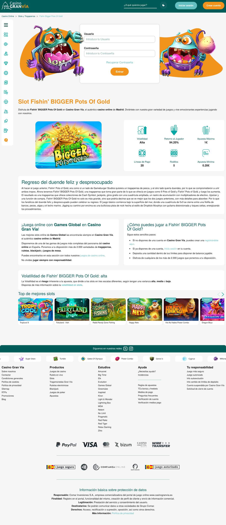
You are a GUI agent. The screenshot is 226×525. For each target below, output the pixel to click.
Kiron (100, 395)
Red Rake (102, 420)
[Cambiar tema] (163, 5)
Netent (101, 409)
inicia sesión (170, 248)
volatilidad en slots (72, 285)
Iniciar (186, 5)
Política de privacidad (123, 513)
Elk (99, 378)
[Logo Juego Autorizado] (162, 467)
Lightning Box (104, 402)
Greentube (103, 388)
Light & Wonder (105, 399)
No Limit (102, 413)
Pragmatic (103, 416)
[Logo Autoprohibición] (135, 467)
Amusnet (102, 371)
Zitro (100, 430)
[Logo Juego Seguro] (61, 467)
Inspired (102, 392)
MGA (100, 406)
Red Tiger (102, 423)
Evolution (102, 381)
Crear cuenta (213, 5)
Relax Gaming (104, 427)
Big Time (102, 374)
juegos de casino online (92, 255)
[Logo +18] (84, 467)
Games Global (105, 385)
